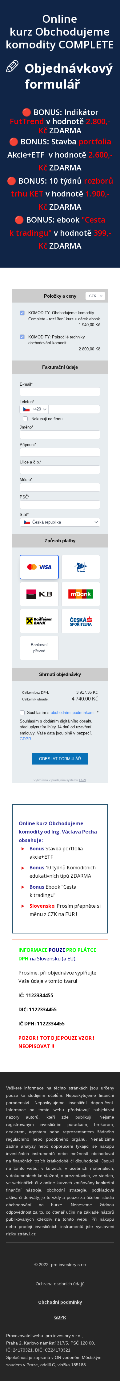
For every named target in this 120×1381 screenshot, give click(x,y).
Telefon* (27, 401)
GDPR (25, 739)
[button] (39, 567)
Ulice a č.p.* (31, 462)
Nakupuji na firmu (46, 419)
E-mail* (26, 384)
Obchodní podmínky (60, 1302)
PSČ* (25, 497)
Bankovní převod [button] (39, 648)
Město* (26, 479)
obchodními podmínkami (72, 712)
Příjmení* (28, 444)
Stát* (24, 514)
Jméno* (26, 427)
